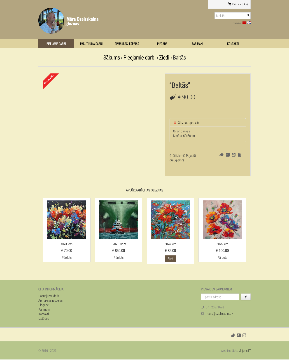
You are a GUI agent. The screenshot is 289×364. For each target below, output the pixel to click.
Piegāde (162, 44)
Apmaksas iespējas (127, 44)
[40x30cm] (66, 219)
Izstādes (43, 318)
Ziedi (164, 57)
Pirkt (170, 258)
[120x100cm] (118, 219)
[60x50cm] (222, 219)
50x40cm (170, 244)
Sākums (111, 57)
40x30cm (66, 244)
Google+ (239, 155)
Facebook (228, 155)
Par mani (197, 44)
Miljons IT (244, 350)
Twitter (221, 154)
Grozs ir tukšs (240, 4)
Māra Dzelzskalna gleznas (82, 21)
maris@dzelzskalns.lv (219, 313)
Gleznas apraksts (188, 122)
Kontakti (233, 44)
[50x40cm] (170, 219)
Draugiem (233, 155)
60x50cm (222, 244)
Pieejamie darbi (56, 44)
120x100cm (118, 244)
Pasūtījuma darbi (91, 44)
